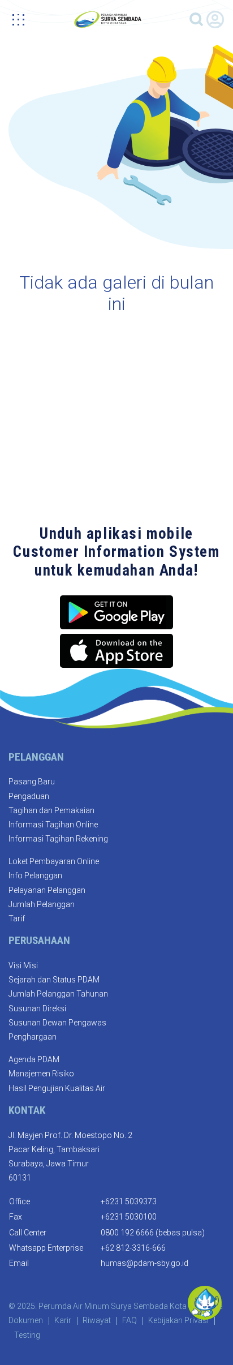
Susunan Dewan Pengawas (57, 1022)
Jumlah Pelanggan (41, 904)
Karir (62, 1320)
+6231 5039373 (129, 1201)
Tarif (16, 918)
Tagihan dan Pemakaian (51, 810)
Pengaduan (28, 796)
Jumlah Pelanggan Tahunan (58, 993)
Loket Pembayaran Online (53, 861)
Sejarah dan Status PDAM (54, 979)
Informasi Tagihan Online (53, 824)
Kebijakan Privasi (178, 1320)
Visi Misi (23, 965)
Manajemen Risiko (41, 1073)
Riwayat (97, 1320)
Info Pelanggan (35, 875)
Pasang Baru (31, 781)
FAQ (129, 1320)
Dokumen (25, 1320)
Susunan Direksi (37, 1008)
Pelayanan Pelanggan (46, 890)
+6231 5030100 (129, 1216)
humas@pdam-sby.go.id (144, 1263)
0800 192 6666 (127, 1232)
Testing (27, 1335)
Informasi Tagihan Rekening (58, 838)
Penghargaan (32, 1036)
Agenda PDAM (33, 1059)
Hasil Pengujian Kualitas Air (56, 1088)
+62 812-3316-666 (133, 1247)
